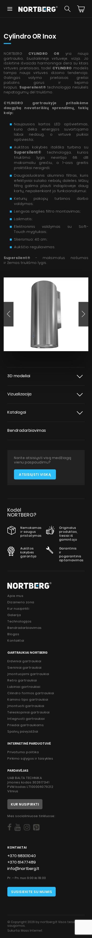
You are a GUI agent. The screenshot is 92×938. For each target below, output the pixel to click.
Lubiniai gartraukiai (23, 686)
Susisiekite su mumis (31, 891)
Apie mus (15, 595)
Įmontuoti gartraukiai (25, 706)
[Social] (9, 827)
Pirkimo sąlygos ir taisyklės (30, 758)
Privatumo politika (23, 752)
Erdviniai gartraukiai (24, 661)
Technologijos (19, 621)
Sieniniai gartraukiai (24, 667)
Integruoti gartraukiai (26, 718)
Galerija (14, 615)
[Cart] (81, 9)
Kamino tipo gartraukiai (27, 699)
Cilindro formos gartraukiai (30, 693)
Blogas (13, 634)
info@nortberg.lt (23, 868)
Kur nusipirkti (18, 608)
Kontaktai (15, 640)
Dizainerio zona (20, 602)
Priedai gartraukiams (25, 725)
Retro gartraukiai (22, 680)
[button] (8, 314)
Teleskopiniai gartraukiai (28, 712)
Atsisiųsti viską (35, 474)
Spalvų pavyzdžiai (22, 731)
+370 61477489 (21, 862)
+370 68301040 (21, 856)
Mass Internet (31, 930)
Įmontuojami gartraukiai (28, 674)
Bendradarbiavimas (26, 430)
